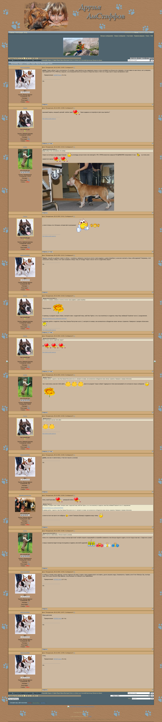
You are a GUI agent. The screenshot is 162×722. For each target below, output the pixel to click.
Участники (130, 36)
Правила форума (139, 36)
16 (74, 67)
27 (74, 530)
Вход (25, 32)
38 (32, 58)
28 (74, 572)
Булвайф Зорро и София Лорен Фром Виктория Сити (57, 60)
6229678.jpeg (57, 75)
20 (74, 255)
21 (74, 295)
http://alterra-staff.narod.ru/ (49, 118)
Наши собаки (37, 60)
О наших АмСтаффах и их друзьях (22, 60)
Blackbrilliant (36, 702)
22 (74, 336)
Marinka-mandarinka (25, 495)
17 (74, 108)
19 (74, 216)
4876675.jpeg (57, 659)
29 (74, 612)
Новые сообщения (119, 36)
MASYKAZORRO (25, 67)
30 (74, 652)
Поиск (147, 36)
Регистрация (19, 32)
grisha (25, 147)
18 (74, 147)
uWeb (89, 716)
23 (74, 375)
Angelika (43, 702)
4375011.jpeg (57, 579)
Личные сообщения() (106, 36)
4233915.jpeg (57, 618)
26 (74, 495)
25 (74, 455)
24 (74, 416)
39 (34, 58)
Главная (11, 32)
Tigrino (25, 108)
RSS (151, 32)
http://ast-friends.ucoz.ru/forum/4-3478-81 (54, 318)
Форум (10, 60)
